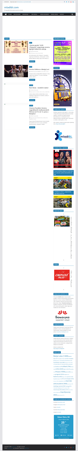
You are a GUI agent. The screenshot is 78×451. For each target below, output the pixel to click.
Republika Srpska (57, 378)
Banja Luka (41, 71)
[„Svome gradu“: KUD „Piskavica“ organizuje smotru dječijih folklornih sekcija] (16, 47)
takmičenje (70, 383)
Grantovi (67, 362)
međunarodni (45, 117)
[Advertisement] (39, 28)
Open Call (66, 369)
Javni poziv (58, 364)
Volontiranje (57, 389)
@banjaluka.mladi (61, 402)
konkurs (59, 366)
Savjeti (70, 378)
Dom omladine (17, 14)
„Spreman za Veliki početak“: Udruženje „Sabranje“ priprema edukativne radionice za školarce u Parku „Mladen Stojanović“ (71, 245)
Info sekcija (34, 14)
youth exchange (56, 392)
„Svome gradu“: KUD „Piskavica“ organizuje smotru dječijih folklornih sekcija (39, 47)
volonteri (66, 388)
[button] (29, 14)
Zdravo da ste (60, 395)
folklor (45, 71)
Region (64, 376)
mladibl (37, 51)
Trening (68, 386)
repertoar (70, 376)
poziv (68, 372)
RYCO (64, 378)
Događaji (31, 85)
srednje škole (47, 91)
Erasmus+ (59, 360)
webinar (65, 389)
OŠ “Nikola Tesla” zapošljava (23, 1)
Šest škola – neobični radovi (38, 88)
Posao (60, 372)
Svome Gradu (40, 53)
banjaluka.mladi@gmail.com (62, 331)
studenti (62, 384)
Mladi (67, 366)
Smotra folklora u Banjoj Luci (39, 69)
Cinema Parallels (37, 117)
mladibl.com (11, 7)
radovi (41, 91)
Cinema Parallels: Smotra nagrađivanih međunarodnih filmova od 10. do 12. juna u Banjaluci (39, 111)
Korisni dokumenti (44, 14)
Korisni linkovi (54, 14)
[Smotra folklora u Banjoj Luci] (16, 71)
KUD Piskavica (32, 53)
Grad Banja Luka (59, 362)
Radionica (57, 376)
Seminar (55, 381)
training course (59, 386)
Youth (71, 389)
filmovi (41, 117)
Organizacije (25, 14)
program (59, 374)
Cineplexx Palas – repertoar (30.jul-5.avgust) (71, 281)
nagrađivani (31, 119)
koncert (65, 364)
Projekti (66, 374)
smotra (36, 53)
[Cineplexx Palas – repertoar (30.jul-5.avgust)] (62, 275)
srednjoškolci (61, 381)
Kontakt (62, 14)
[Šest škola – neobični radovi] (16, 89)
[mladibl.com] (5, 14)
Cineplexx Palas (62, 358)
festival (64, 360)
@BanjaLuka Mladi (61, 409)
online (59, 369)
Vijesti (31, 42)
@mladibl (58, 407)
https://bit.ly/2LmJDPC (60, 123)
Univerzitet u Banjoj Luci (58, 388)
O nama (10, 14)
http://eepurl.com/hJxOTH (58, 348)
